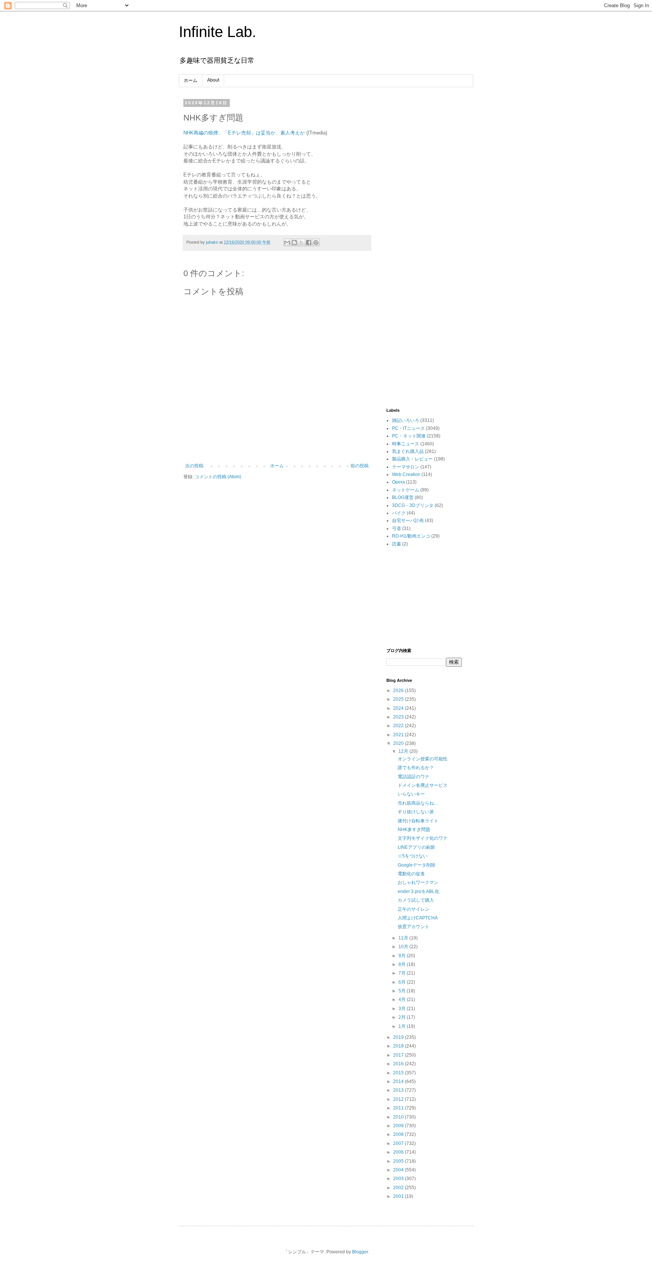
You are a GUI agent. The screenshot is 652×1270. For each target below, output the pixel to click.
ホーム (190, 80)
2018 (399, 1046)
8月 (402, 964)
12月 (403, 751)
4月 (402, 999)
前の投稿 (360, 465)
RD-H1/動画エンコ (411, 536)
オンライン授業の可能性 (422, 759)
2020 (399, 743)
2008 (399, 1134)
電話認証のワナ (413, 776)
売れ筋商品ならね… (418, 803)
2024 (399, 708)
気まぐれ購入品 (408, 451)
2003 (399, 1178)
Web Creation (406, 474)
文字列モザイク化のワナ (422, 838)
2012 (399, 1099)
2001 (399, 1196)
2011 (399, 1108)
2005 (399, 1161)
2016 (399, 1063)
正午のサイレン (413, 909)
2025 (399, 699)
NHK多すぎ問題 (414, 829)
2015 (399, 1072)
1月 (402, 1026)
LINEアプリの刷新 (416, 847)
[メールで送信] (287, 242)
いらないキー (411, 794)
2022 (399, 725)
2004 (399, 1170)
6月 (402, 982)
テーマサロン (405, 467)
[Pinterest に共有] (316, 242)
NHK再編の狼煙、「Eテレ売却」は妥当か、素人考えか (244, 133)
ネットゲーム (405, 490)
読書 (396, 544)
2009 (399, 1125)
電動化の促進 (411, 873)
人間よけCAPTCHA (418, 918)
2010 (399, 1117)
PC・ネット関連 (409, 436)
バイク (399, 513)
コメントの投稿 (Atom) (218, 476)
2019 (399, 1037)
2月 (402, 1017)
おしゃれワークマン (418, 882)
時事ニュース (405, 444)
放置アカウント (413, 926)
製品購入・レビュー (412, 459)
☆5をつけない (412, 856)
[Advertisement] (424, 213)
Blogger (360, 1252)
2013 (399, 1090)
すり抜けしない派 (416, 811)
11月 (403, 938)
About (213, 80)
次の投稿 (194, 465)
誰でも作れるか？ (416, 767)
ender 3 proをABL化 (418, 891)
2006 (399, 1152)
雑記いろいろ (405, 420)
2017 (399, 1055)
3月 (402, 1008)
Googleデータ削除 (416, 865)
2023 (399, 717)
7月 (402, 973)
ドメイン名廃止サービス (422, 785)
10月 (403, 946)
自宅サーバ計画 (408, 520)
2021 (399, 734)
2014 (399, 1081)
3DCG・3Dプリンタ (413, 505)
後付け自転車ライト (418, 820)
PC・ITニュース (408, 428)
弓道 (396, 528)
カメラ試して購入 (416, 900)
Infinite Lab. (217, 31)
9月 (402, 955)
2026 (399, 690)
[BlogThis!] (294, 242)
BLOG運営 (403, 497)
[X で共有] (301, 242)
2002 (399, 1187)
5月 (402, 990)
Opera (398, 482)
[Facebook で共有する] (308, 242)
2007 (399, 1143)
